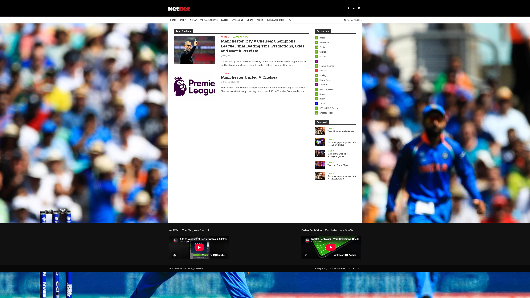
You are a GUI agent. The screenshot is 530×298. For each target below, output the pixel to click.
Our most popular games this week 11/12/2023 (342, 177)
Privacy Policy (321, 268)
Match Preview (240, 37)
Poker (260, 20)
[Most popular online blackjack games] (320, 153)
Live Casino (237, 20)
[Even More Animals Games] (320, 130)
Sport (183, 20)
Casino (224, 20)
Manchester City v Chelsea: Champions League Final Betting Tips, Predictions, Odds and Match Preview (262, 46)
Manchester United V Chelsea (249, 77)
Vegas (250, 20)
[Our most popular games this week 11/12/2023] (320, 175)
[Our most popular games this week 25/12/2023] (320, 141)
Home (173, 20)
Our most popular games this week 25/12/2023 (342, 143)
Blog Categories (275, 20)
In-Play (193, 20)
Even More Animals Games (341, 131)
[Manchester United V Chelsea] (194, 85)
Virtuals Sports (209, 20)
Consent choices (337, 268)
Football (226, 37)
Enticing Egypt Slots (338, 165)
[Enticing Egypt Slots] (320, 164)
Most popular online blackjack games (338, 155)
